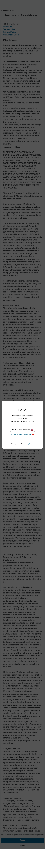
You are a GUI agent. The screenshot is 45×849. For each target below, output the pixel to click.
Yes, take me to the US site (21, 430)
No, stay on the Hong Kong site (21, 434)
